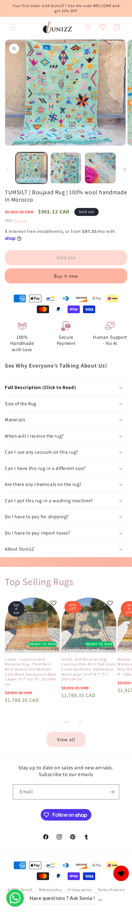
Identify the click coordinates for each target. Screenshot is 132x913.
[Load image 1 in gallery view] (31, 168)
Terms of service (111, 889)
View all (66, 739)
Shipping (20, 220)
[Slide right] (125, 170)
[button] (13, 27)
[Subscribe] (112, 791)
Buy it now (66, 276)
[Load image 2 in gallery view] (66, 168)
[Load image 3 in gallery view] (100, 168)
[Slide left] (7, 170)
